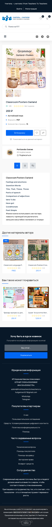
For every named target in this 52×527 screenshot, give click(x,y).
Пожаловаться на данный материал (27, 139)
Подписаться (25, 155)
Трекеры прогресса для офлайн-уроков (14, 313)
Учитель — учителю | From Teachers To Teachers (26, 3)
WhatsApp (26, 396)
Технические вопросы (26, 447)
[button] (5, 36)
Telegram (26, 399)
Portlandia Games (25, 149)
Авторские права (26, 459)
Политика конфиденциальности (26, 427)
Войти (19, 9)
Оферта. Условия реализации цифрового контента (26, 423)
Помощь (26, 431)
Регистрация (31, 9)
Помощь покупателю (26, 451)
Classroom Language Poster (14, 265)
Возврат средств (26, 463)
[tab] (17, 166)
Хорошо (26, 523)
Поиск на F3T (14, 26)
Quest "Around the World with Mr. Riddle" (38, 313)
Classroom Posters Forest (38, 265)
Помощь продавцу (26, 455)
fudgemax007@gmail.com (26, 392)
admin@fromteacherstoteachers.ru (26, 389)
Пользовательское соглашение (26, 419)
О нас (26, 415)
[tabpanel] (26, 198)
